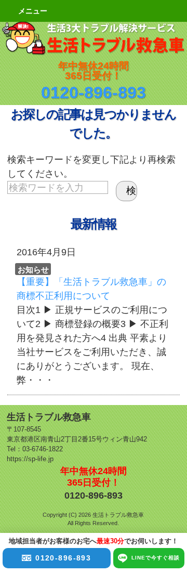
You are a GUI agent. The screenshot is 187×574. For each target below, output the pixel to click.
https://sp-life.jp (30, 459)
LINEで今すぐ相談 (155, 557)
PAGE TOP (165, 496)
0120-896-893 (93, 92)
